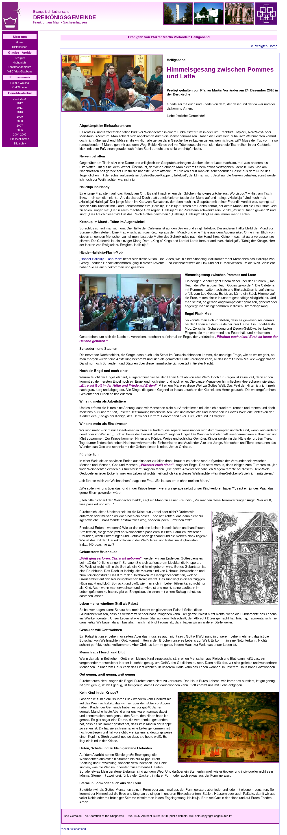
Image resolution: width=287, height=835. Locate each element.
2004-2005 (19, 134)
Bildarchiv (20, 143)
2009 (20, 116)
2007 (20, 125)
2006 (20, 130)
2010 (20, 112)
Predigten (20, 58)
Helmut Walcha (19, 83)
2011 (20, 107)
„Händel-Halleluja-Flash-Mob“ (101, 259)
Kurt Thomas (19, 87)
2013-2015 (19, 98)
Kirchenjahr (20, 62)
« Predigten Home (264, 46)
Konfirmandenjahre (19, 67)
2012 (20, 103)
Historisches (19, 47)
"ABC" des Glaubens (19, 71)
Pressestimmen (19, 139)
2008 (20, 121)
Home (19, 42)
